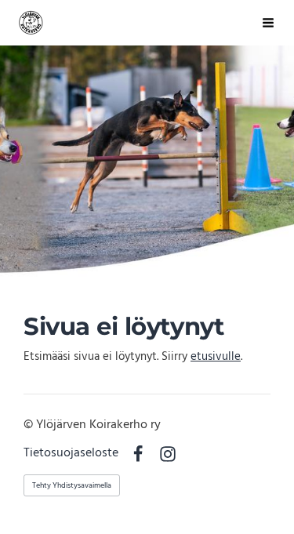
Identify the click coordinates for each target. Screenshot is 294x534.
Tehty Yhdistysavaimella (71, 485)
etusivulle (216, 356)
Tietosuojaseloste (71, 454)
